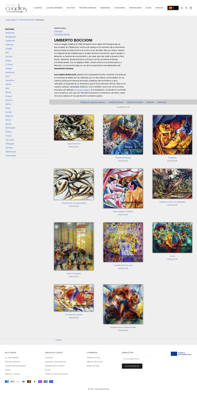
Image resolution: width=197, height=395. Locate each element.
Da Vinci (9, 56)
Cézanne (9, 45)
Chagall (9, 49)
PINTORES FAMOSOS (87, 8)
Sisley (8, 108)
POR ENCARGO (135, 8)
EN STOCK (71, 8)
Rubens (9, 132)
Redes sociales (93, 366)
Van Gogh (10, 140)
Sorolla (8, 112)
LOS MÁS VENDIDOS (54, 8)
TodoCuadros (11, 20)
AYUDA (148, 8)
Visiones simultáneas (123, 158)
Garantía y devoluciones (55, 362)
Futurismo (58, 31)
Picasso (9, 96)
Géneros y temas (12, 374)
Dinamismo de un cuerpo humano (74, 203)
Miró (7, 88)
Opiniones (161, 102)
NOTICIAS (159, 8)
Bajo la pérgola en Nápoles (123, 211)
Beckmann (10, 33)
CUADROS (38, 8)
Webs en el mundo (95, 362)
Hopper (9, 68)
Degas (8, 60)
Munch (8, 120)
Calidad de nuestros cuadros (92, 102)
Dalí (7, 53)
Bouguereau (11, 37)
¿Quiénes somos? (115, 102)
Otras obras (11, 155)
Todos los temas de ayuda (56, 374)
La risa (172, 256)
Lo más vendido (12, 357)
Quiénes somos (93, 357)
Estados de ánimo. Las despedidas (172, 202)
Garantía (150, 102)
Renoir (8, 104)
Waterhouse (11, 152)
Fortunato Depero (62, 34)
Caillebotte (10, 41)
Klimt (8, 76)
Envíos (48, 370)
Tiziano (9, 136)
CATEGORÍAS (119, 8)
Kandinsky (10, 72)
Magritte (9, 116)
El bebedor (172, 158)
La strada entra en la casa (123, 265)
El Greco (9, 64)
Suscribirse (132, 366)
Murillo (8, 124)
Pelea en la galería (74, 273)
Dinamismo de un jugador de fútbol (123, 327)
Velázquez (10, 144)
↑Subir (58, 340)
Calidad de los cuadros (55, 366)
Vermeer (9, 148)
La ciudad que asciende (74, 315)
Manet (8, 84)
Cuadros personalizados (15, 366)
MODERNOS (105, 8)
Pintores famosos (26, 20)
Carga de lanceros (74, 144)
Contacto (49, 357)
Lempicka (10, 80)
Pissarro (9, 100)
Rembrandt (10, 128)
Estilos (8, 370)
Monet (8, 92)
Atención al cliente (135, 102)
